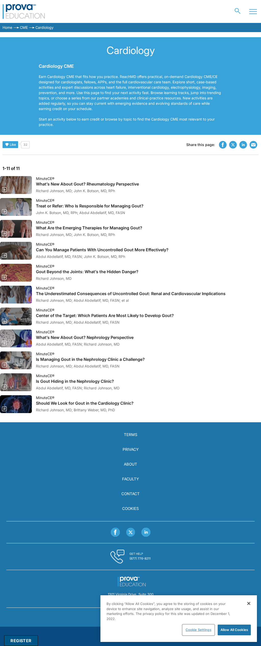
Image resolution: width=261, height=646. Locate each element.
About (130, 464)
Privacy (131, 449)
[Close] (248, 603)
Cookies (130, 508)
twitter (233, 145)
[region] (178, 618)
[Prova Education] (24, 11)
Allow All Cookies (234, 630)
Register (20, 640)
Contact (130, 493)
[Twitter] (130, 532)
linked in (243, 145)
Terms (130, 434)
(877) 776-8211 (140, 558)
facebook (223, 145)
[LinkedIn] (145, 532)
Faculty (130, 479)
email (253, 145)
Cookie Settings (198, 630)
